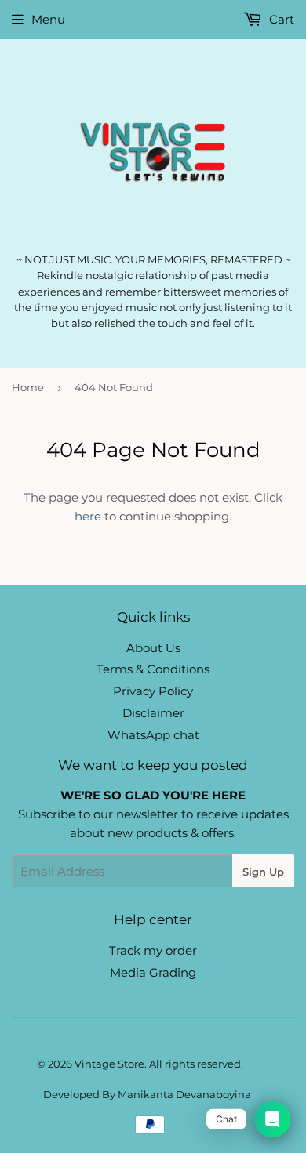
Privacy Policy (153, 690)
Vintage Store (109, 1063)
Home (28, 387)
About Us (153, 647)
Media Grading (153, 972)
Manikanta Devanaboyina (184, 1094)
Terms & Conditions (153, 669)
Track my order (153, 950)
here (88, 516)
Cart (280, 19)
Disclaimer (153, 712)
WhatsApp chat (153, 734)
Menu (48, 19)
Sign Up (263, 871)
